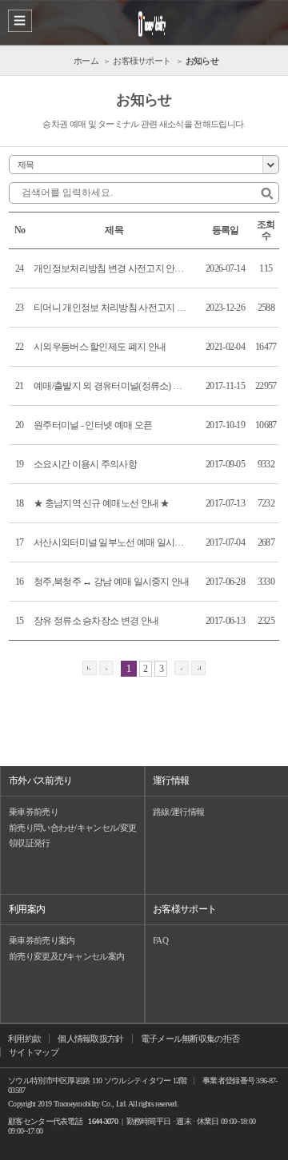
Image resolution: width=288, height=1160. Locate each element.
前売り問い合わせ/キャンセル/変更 (72, 827)
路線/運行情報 (178, 811)
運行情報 (171, 780)
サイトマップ (33, 1052)
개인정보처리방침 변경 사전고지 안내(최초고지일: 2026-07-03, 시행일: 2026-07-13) (112, 268)
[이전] (106, 669)
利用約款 (24, 1038)
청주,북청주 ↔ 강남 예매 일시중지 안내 (112, 581)
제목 (26, 164)
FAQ (160, 940)
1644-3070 (103, 1121)
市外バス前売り (40, 780)
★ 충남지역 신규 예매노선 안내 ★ (102, 503)
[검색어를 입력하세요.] (267, 194)
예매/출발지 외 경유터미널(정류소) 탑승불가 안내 (112, 385)
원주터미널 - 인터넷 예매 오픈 (93, 425)
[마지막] (198, 669)
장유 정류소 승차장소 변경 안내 (96, 620)
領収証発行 (29, 843)
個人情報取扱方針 (90, 1038)
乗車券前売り (33, 811)
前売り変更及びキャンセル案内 (66, 956)
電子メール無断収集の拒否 (190, 1038)
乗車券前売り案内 (41, 940)
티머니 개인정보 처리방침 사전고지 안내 (112, 307)
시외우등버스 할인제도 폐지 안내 (100, 346)
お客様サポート (184, 909)
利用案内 (27, 909)
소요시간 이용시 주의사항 (85, 464)
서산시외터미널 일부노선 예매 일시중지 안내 (112, 542)
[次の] (181, 669)
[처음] (89, 669)
